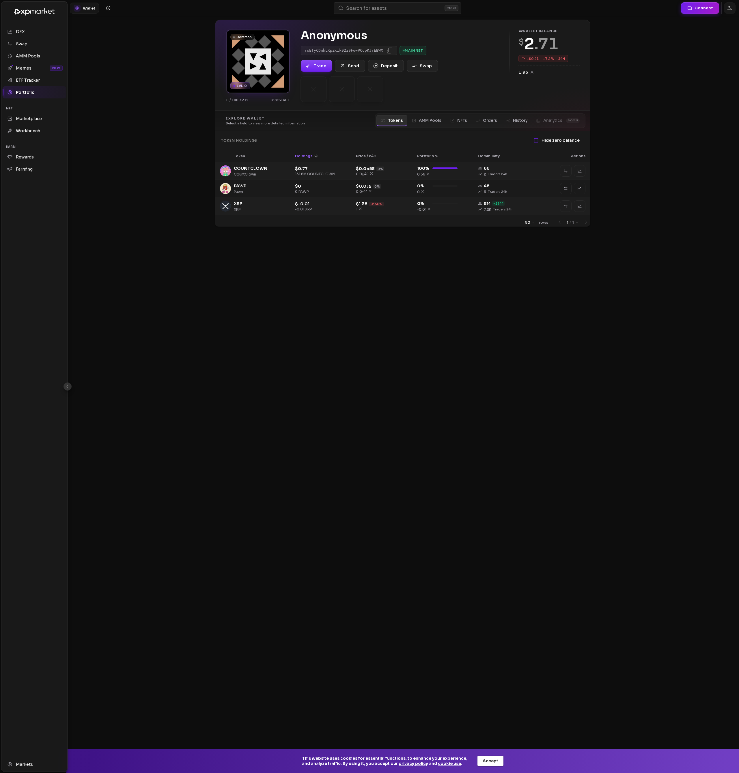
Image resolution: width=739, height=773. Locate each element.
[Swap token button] (566, 171)
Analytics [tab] (560, 120)
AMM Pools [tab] (430, 120)
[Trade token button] (579, 171)
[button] (243, 155)
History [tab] (520, 120)
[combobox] (394, 8)
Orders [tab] (490, 120)
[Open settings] (730, 8)
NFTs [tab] (462, 120)
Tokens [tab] (395, 120)
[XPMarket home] (34, 12)
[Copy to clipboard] (390, 50)
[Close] (68, 386)
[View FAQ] (108, 8)
